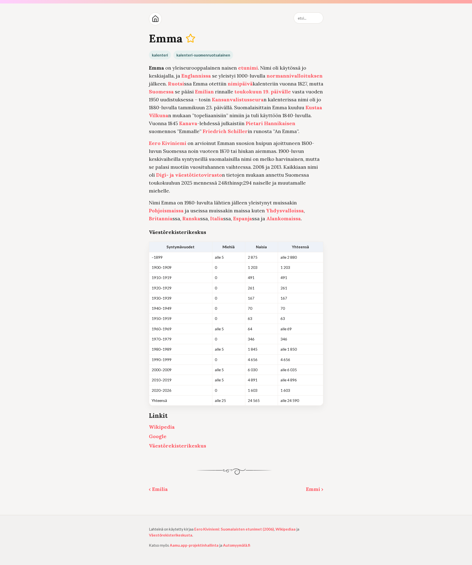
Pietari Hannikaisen (270, 123)
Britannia (160, 218)
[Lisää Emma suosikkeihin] (190, 38)
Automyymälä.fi (236, 545)
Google (158, 436)
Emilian (204, 91)
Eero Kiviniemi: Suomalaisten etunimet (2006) (234, 529)
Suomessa (161, 91)
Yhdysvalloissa (285, 210)
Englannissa (196, 76)
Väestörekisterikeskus (177, 446)
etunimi (248, 68)
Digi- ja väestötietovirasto (189, 175)
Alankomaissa (283, 218)
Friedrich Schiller (225, 131)
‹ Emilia (158, 489)
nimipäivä (240, 84)
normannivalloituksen (295, 76)
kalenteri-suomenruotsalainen (203, 55)
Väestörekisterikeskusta (170, 535)
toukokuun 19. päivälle (262, 91)
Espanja (242, 218)
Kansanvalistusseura (238, 99)
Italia (216, 218)
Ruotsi (176, 84)
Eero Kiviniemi (167, 143)
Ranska (191, 218)
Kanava (188, 123)
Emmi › (314, 489)
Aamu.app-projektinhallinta (194, 545)
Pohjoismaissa (166, 210)
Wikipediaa (286, 529)
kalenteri (160, 55)
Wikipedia (162, 427)
